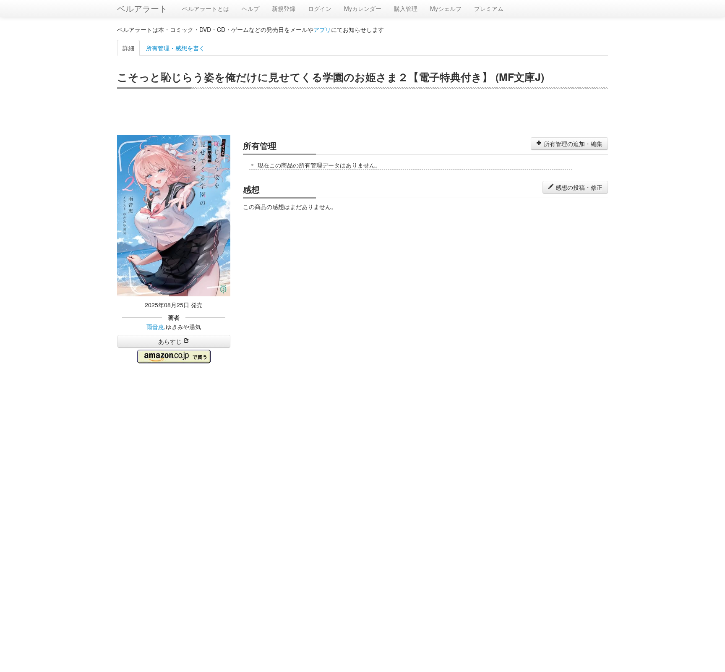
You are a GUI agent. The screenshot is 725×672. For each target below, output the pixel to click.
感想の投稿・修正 (578, 187)
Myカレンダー (362, 8)
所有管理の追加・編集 (572, 143)
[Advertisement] (362, 112)
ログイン (319, 8)
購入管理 (405, 8)
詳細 (128, 48)
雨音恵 (155, 326)
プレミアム (488, 8)
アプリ (322, 29)
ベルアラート (142, 8)
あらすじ (170, 341)
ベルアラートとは (205, 8)
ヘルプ (250, 8)
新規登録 (283, 8)
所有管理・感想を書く (175, 48)
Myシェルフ (446, 8)
